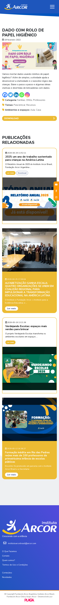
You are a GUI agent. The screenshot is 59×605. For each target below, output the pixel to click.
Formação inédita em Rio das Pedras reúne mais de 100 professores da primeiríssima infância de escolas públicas (27, 457)
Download (22, 173)
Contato (5, 555)
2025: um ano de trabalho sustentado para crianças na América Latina (28, 158)
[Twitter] (10, 94)
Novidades (7, 577)
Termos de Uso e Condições (15, 564)
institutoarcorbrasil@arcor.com (22, 543)
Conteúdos (7, 572)
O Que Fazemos (9, 551)
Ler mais (10, 173)
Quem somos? (8, 560)
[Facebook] (4, 94)
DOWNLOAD (11, 118)
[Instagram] (27, 94)
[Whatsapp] (21, 94)
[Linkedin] (16, 94)
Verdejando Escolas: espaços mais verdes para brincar (26, 327)
